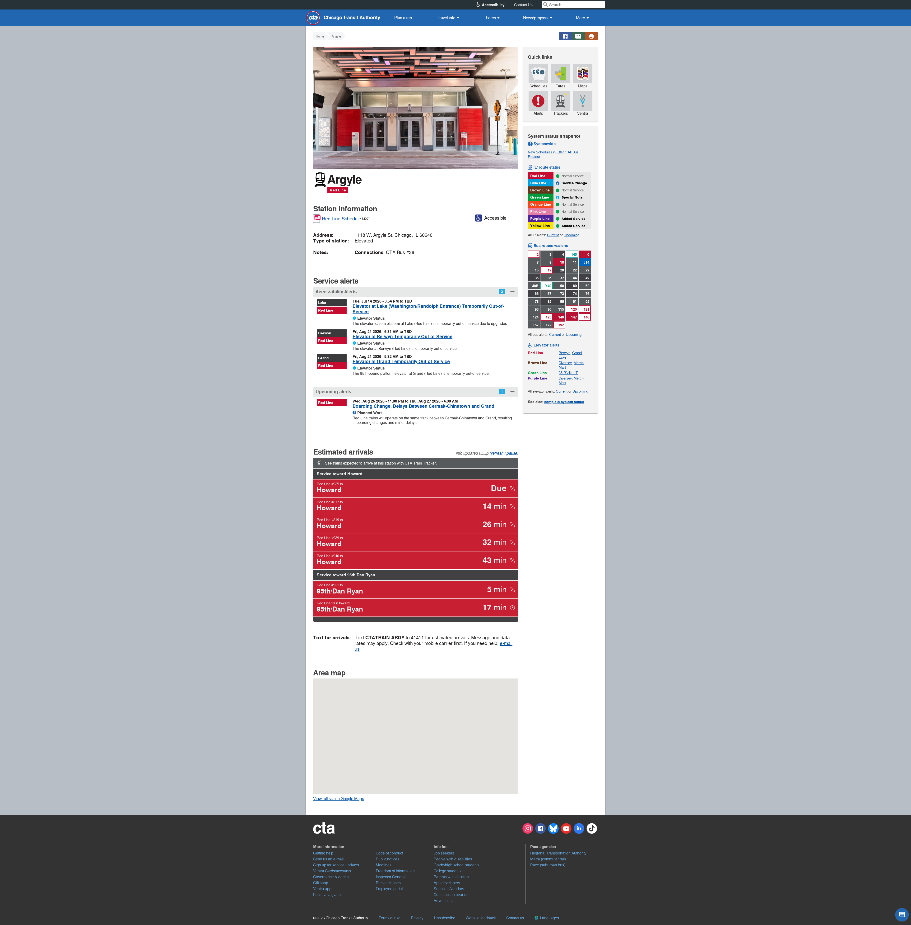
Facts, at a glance (328, 895)
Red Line (338, 190)
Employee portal (389, 889)
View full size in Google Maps (345, 798)
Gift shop (320, 883)
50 (562, 286)
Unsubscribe (444, 918)
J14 (586, 262)
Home (320, 36)
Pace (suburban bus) (547, 865)
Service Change (574, 183)
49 (587, 278)
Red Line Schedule (341, 218)
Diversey (565, 363)
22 (575, 270)
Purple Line (540, 219)
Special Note (572, 197)
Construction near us (451, 895)
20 (562, 270)
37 (562, 278)
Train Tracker (424, 463)
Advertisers (443, 901)
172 (548, 325)
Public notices (387, 859)
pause (511, 453)
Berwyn (324, 333)
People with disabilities (453, 859)
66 (537, 294)
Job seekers (444, 853)
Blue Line (538, 183)
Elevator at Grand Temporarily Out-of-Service (401, 361)
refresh (497, 453)
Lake (322, 303)
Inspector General (390, 877)
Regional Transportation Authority (558, 853)
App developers (447, 883)
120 (574, 309)
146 (561, 317)
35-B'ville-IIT (568, 373)
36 (549, 278)
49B (535, 286)
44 (575, 278)
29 (587, 270)
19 (549, 270)
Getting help (323, 853)
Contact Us (523, 5)
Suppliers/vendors (449, 889)
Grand (323, 358)
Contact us (515, 918)
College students (447, 871)
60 (575, 286)
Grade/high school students (456, 865)
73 (562, 294)
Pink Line (538, 211)
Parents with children (451, 877)
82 (549, 301)
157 (536, 325)
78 (537, 301)
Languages (549, 918)
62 (587, 286)
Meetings (383, 865)
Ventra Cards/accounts (332, 871)
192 (561, 325)
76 (587, 294)
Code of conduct (389, 853)
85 (562, 301)
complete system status (564, 402)
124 (536, 317)
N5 (574, 254)
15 (537, 270)
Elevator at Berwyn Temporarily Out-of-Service (402, 336)
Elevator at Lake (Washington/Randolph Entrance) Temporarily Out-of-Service (428, 309)
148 (586, 317)
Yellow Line (540, 226)
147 (574, 317)
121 (586, 309)
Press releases (388, 883)
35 (537, 278)
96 (549, 309)
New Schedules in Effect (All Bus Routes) (553, 154)
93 (537, 309)
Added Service (573, 219)
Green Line (539, 197)
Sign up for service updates (336, 865)
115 (561, 309)
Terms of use (389, 918)
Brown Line (540, 190)
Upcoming (571, 235)
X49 (548, 286)
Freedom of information (395, 871)
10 (562, 262)
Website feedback (481, 918)
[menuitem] (403, 17)
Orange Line (540, 204)
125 (548, 317)
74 (575, 294)
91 (575, 301)
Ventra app (322, 889)
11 (575, 262)
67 (549, 294)
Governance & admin (331, 877)
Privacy (417, 918)
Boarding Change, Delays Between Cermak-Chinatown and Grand (423, 406)
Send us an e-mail (328, 859)
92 (587, 301)
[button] (415, 291)
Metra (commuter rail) (548, 859)
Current (553, 235)
